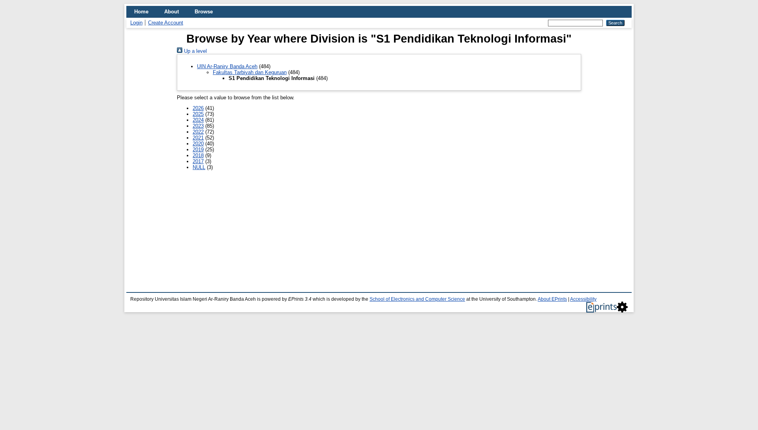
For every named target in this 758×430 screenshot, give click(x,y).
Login (136, 23)
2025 (198, 114)
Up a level (194, 51)
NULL (199, 167)
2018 (198, 155)
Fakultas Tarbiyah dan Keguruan (250, 72)
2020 (198, 144)
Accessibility (583, 299)
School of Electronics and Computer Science (417, 299)
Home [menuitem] (141, 12)
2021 (198, 138)
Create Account (165, 23)
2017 (198, 161)
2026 (198, 108)
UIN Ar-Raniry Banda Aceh (227, 66)
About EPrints (552, 299)
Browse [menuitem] (204, 12)
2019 (198, 150)
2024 (198, 120)
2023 (198, 126)
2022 (198, 132)
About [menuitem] (171, 12)
